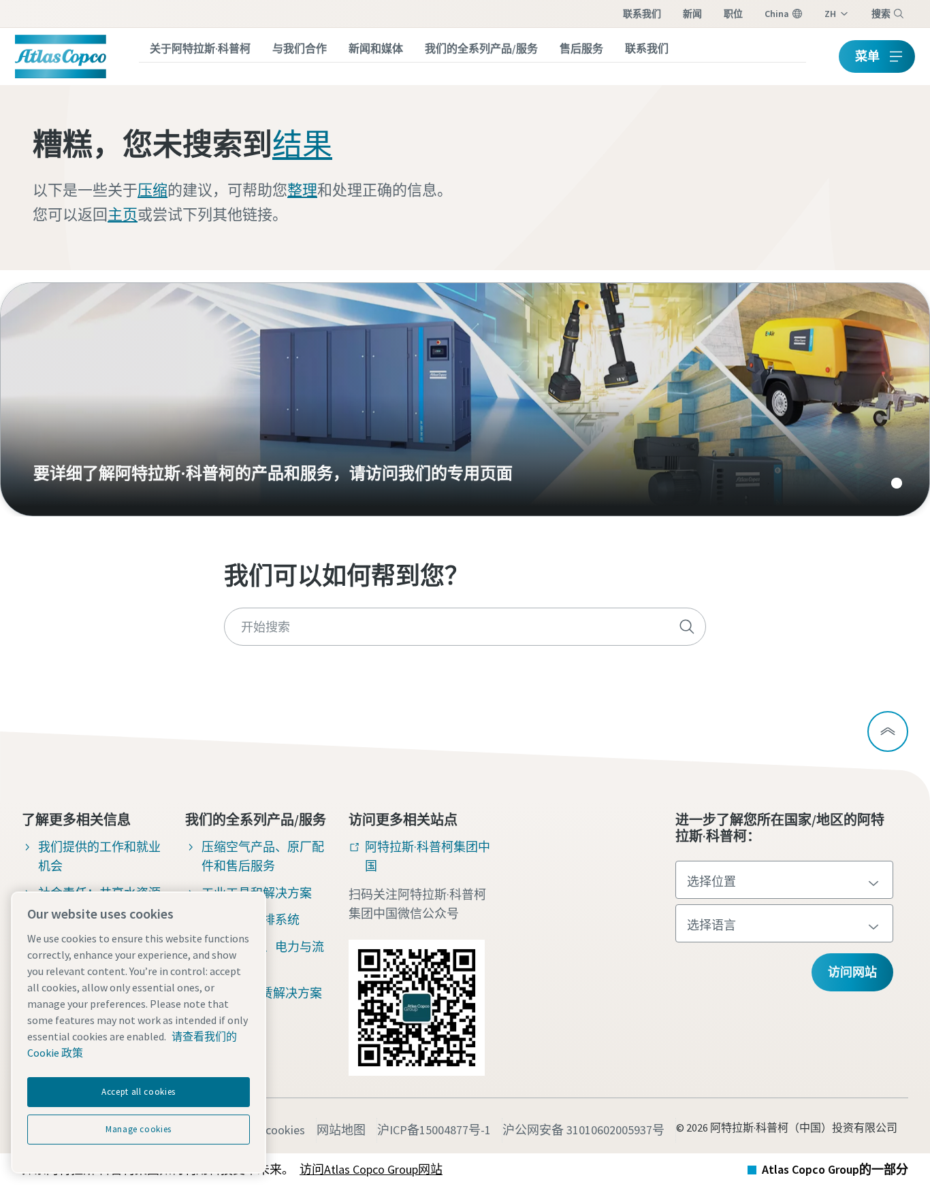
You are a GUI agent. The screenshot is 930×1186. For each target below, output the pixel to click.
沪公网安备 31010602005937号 (583, 1130)
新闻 (692, 13)
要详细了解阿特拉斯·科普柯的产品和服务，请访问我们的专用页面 (465, 399)
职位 (733, 13)
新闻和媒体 (376, 48)
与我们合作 (299, 48)
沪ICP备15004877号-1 (434, 1130)
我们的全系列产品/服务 (481, 48)
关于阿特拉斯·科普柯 (200, 48)
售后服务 (581, 48)
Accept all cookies (138, 1092)
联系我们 (642, 13)
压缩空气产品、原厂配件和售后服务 (263, 856)
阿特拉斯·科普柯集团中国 (427, 856)
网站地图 (341, 1130)
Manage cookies (139, 1129)
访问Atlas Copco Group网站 (371, 1169)
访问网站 (852, 972)
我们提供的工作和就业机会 (99, 856)
